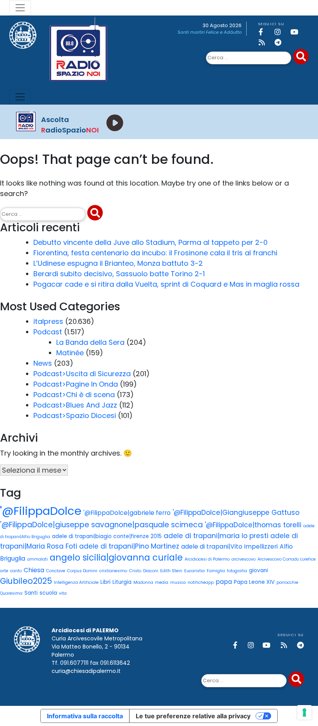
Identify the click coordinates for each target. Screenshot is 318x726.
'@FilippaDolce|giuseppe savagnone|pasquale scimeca (101, 525)
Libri (105, 582)
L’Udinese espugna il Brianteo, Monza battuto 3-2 (118, 263)
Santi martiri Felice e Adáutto (210, 32)
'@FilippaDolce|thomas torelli (253, 525)
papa (224, 582)
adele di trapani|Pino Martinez (129, 546)
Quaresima (11, 593)
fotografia (237, 571)
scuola (48, 593)
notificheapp (201, 582)
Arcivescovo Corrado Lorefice (287, 559)
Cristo (135, 571)
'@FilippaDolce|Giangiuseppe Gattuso (236, 512)
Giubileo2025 (26, 581)
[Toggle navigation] (20, 7)
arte (4, 571)
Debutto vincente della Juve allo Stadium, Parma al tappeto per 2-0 (150, 242)
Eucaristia (194, 571)
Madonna (143, 582)
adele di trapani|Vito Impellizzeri (229, 546)
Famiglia (216, 571)
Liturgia (121, 582)
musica (178, 582)
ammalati (37, 559)
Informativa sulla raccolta (85, 716)
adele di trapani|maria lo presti (216, 535)
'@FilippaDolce (40, 511)
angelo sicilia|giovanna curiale (116, 557)
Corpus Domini (82, 571)
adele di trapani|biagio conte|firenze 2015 (107, 536)
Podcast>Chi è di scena (74, 394)
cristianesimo (113, 571)
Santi (31, 593)
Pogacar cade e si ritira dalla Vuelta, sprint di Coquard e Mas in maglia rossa (166, 284)
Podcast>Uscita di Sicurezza (82, 373)
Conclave (55, 571)
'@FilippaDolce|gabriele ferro (127, 513)
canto (16, 571)
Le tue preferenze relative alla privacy (193, 716)
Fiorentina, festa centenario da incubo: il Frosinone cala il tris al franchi (155, 253)
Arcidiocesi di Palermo (207, 559)
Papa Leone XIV (254, 582)
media (161, 582)
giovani (258, 570)
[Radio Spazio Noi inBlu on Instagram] (281, 32)
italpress (48, 321)
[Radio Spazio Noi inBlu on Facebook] (265, 32)
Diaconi (150, 571)
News (42, 363)
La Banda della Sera (90, 342)
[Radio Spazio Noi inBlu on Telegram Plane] (281, 42)
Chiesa (34, 570)
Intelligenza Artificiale (76, 582)
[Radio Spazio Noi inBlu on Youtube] (297, 32)
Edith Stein (171, 571)
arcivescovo (244, 559)
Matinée (70, 353)
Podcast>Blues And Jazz (75, 405)
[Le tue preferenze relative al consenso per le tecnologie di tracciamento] (304, 712)
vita (63, 593)
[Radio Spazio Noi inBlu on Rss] (265, 42)
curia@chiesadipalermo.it (86, 671)
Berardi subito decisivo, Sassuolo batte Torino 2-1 (119, 274)
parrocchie (287, 582)
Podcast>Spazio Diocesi (74, 415)
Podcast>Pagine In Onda (75, 384)
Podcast (47, 332)
